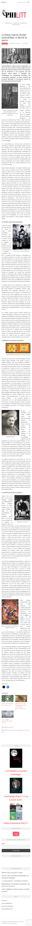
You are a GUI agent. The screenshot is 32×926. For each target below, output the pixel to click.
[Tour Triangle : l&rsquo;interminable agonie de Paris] (8, 714)
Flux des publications (7, 903)
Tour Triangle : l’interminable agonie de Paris (7, 720)
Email (3, 843)
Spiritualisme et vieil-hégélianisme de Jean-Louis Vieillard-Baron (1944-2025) (21, 706)
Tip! (16, 834)
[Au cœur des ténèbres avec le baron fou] (8, 698)
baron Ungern (13, 730)
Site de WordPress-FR (7, 909)
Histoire (4, 43)
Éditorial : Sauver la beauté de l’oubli (12, 872)
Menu (4, 2)
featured (26, 730)
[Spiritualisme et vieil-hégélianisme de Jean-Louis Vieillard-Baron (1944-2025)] (21, 698)
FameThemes (14, 923)
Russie (3, 732)
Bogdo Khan (21, 730)
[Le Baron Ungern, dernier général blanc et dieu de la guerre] (16, 56)
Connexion (4, 900)
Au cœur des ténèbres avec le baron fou (7, 704)
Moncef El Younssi (15, 43)
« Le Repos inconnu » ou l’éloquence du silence (15, 881)
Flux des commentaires (7, 906)
